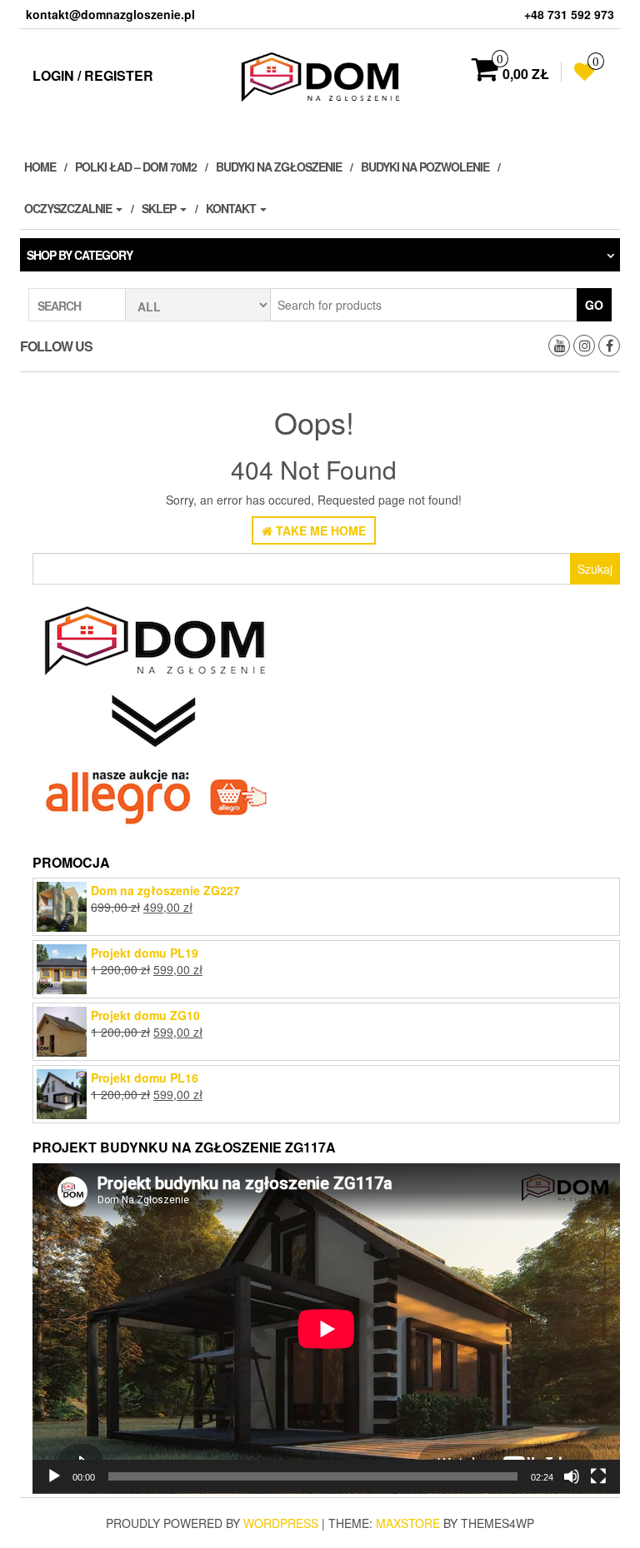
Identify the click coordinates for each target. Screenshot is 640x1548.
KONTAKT (232, 208)
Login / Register (92, 75)
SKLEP (160, 208)
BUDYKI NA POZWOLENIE (425, 166)
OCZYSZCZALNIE (69, 208)
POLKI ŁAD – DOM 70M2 (136, 166)
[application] (326, 1328)
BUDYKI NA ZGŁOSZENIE (279, 166)
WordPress (280, 1523)
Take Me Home (319, 530)
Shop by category (79, 254)
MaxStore (408, 1523)
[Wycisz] (571, 1476)
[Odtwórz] (54, 1476)
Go (594, 304)
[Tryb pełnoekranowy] (598, 1476)
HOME (40, 166)
